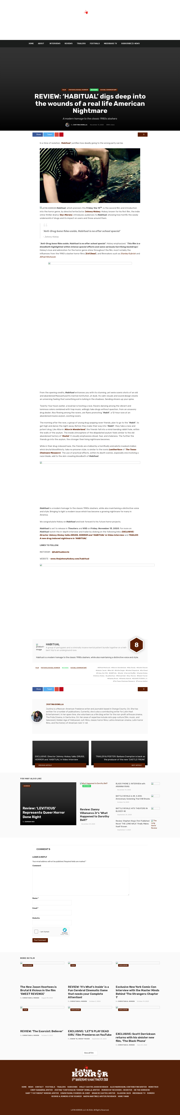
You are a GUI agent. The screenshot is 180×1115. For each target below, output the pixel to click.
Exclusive (28, 965)
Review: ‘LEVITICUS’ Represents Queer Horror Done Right (44, 812)
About (41, 44)
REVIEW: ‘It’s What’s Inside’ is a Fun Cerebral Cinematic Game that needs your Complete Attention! (88, 992)
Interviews (55, 44)
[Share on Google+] (57, 134)
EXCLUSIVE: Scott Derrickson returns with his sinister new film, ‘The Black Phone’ (135, 1037)
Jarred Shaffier (130, 673)
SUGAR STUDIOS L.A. (140, 678)
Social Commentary (108, 90)
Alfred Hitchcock (104, 667)
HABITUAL (113, 673)
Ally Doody (132, 667)
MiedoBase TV (110, 44)
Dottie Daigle (120, 670)
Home (31, 44)
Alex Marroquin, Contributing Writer (128, 1087)
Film (64, 90)
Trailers (81, 44)
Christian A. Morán (30, 998)
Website (36, 918)
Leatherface (115, 449)
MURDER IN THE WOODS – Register (117, 1090)
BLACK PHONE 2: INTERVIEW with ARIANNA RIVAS (130, 785)
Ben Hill (111, 670)
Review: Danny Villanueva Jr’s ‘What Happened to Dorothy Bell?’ (94, 814)
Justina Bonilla (80, 125)
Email (35, 908)
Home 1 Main (123, 1096)
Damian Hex (29, 821)
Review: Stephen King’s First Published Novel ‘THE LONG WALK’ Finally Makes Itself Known (132, 824)
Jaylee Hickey (143, 673)
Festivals (95, 44)
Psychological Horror (78, 90)
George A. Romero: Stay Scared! (66, 1096)
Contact (39, 1087)
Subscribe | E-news (130, 44)
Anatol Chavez (143, 667)
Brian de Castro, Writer (103, 1093)
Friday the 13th (102, 673)
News (30, 1087)
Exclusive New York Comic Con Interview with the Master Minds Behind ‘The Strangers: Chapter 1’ (137, 992)
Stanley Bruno (113, 678)
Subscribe (72, 1087)
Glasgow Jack (124, 1093)
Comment (36, 866)
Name (35, 898)
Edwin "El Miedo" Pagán (80, 1039)
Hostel (65, 436)
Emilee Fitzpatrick (133, 670)
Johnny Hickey (99, 676)
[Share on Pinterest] (61, 134)
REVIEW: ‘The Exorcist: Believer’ (41, 1031)
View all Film (89, 1053)
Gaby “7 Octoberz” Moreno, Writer (42, 1093)
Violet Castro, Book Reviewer (93, 1087)
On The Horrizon (142, 1090)
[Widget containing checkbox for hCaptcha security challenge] (50, 931)
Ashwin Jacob (102, 670)
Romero (151, 1093)
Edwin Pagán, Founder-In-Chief (75, 1093)
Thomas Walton (142, 681)
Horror (27, 786)
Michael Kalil (121, 676)
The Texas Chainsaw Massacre (124, 681)
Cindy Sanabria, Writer (41, 1090)
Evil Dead (91, 253)
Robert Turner (143, 676)
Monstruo (153, 1087)
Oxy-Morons (66, 215)
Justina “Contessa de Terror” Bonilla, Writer (77, 1090)
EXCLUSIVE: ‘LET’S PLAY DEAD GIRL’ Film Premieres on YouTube (90, 1033)
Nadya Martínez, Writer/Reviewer (99, 1096)
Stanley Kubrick (128, 253)
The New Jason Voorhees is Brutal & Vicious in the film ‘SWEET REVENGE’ (38, 990)
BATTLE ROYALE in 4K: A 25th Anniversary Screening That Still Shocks (133, 797)
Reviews (68, 44)
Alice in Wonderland (75, 429)
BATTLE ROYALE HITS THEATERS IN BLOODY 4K (132, 809)
